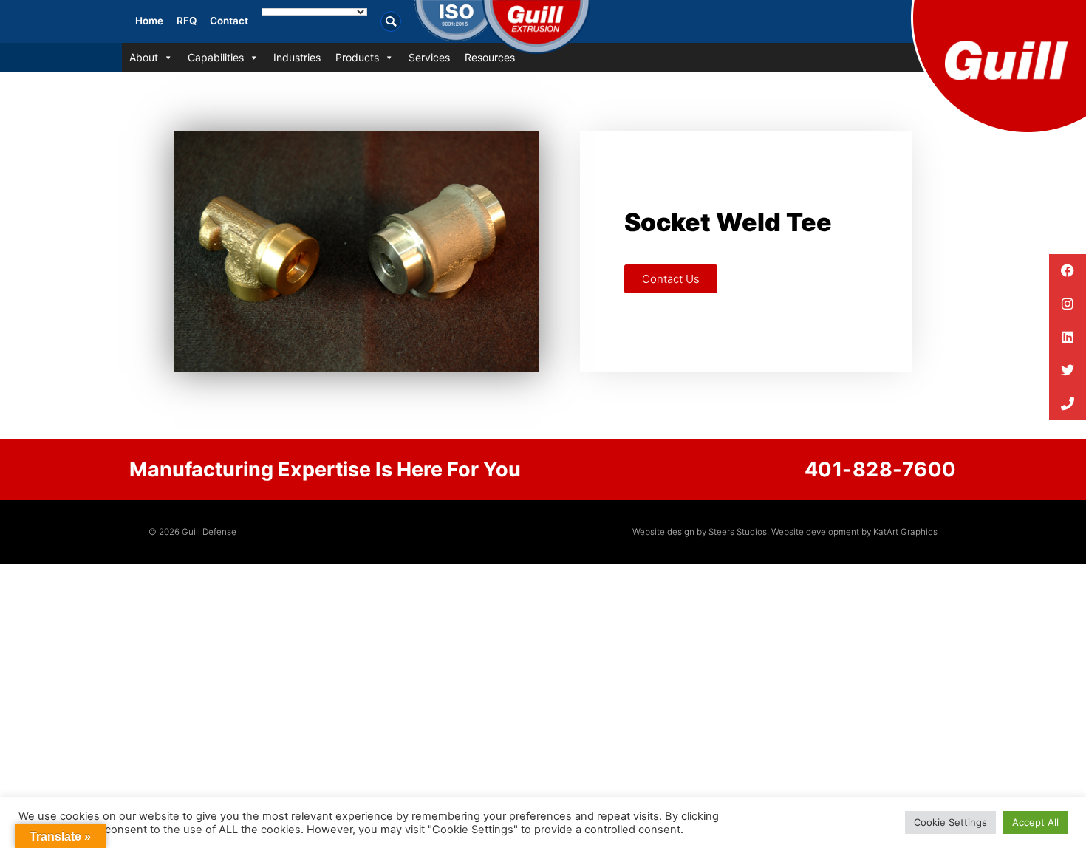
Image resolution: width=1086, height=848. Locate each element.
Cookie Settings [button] (950, 822)
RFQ (187, 21)
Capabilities (216, 57)
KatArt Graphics (905, 532)
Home (149, 21)
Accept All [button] (1035, 822)
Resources (490, 57)
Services (429, 57)
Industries (297, 57)
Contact (229, 21)
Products (357, 57)
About (143, 57)
